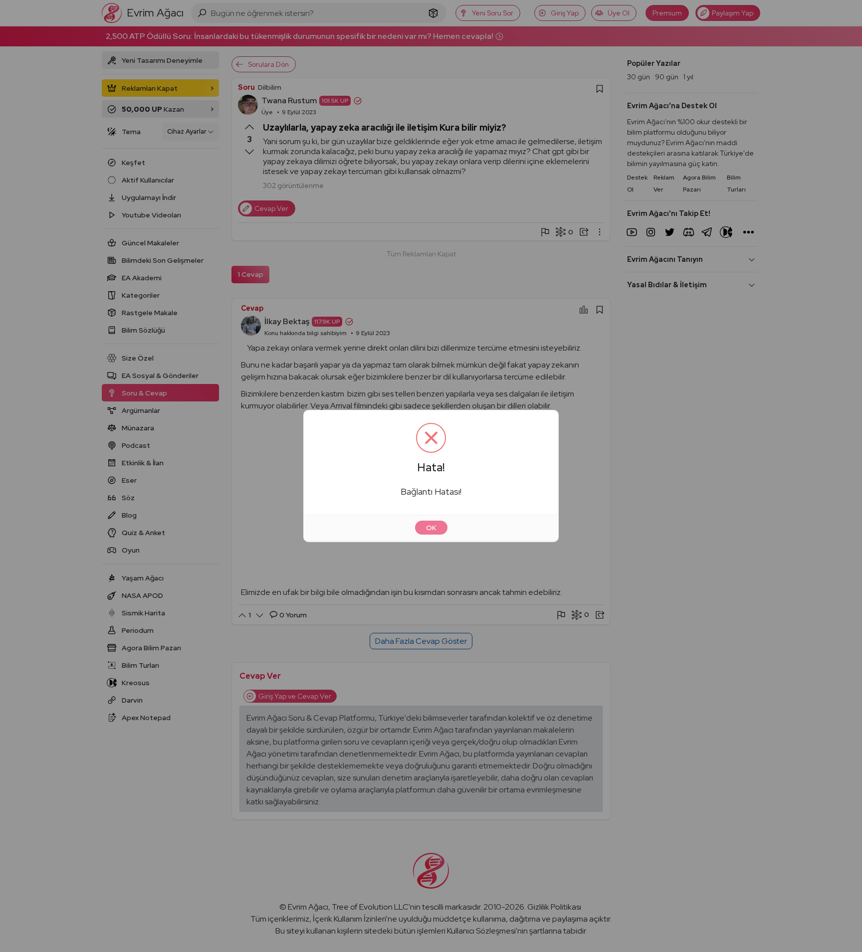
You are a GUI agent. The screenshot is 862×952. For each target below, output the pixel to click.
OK (431, 527)
